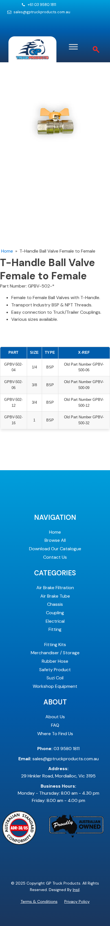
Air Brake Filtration (55, 588)
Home (7, 251)
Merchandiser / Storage (55, 653)
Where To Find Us (55, 734)
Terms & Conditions (39, 901)
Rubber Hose (55, 661)
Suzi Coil (55, 678)
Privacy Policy (77, 901)
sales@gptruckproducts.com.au (42, 12)
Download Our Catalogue (55, 549)
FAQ (55, 725)
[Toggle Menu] (73, 46)
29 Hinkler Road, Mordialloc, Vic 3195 (58, 772)
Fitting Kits (55, 644)
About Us (55, 717)
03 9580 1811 (58, 749)
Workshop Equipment (55, 686)
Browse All (55, 540)
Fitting (55, 629)
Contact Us (55, 557)
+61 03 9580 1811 (42, 5)
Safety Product (55, 670)
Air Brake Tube (55, 596)
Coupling (55, 613)
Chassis (55, 604)
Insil (76, 889)
